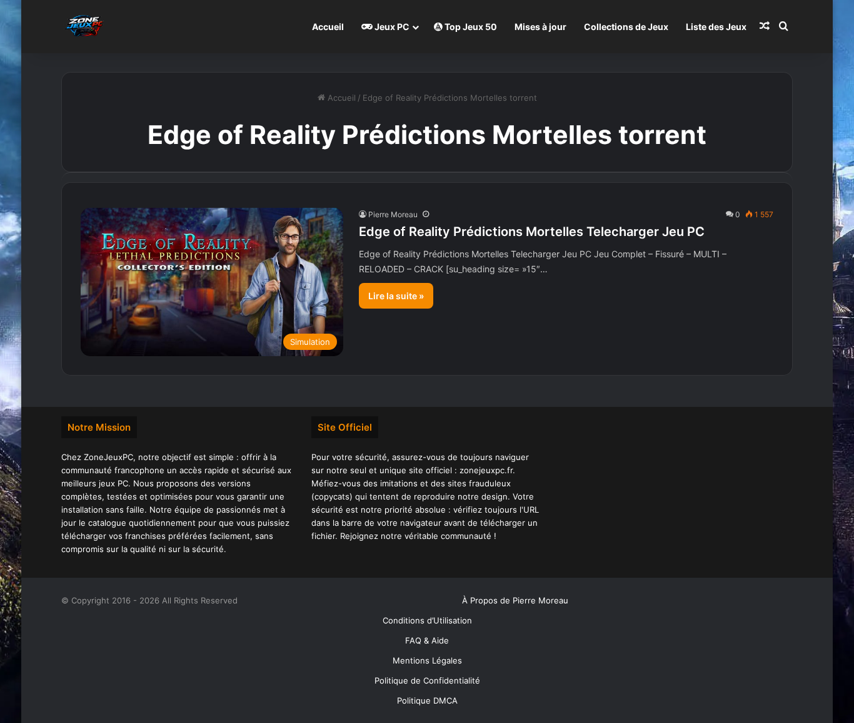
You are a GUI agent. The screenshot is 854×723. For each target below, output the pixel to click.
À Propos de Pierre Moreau (515, 600)
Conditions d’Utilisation (427, 620)
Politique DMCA (427, 700)
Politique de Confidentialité (427, 680)
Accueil (328, 26)
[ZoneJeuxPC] (83, 27)
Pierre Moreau (393, 214)
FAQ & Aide (427, 640)
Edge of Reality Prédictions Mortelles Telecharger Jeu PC (532, 231)
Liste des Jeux (716, 26)
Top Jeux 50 (470, 26)
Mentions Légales (427, 660)
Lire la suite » (396, 295)
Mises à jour (540, 26)
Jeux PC (391, 26)
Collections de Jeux (626, 26)
